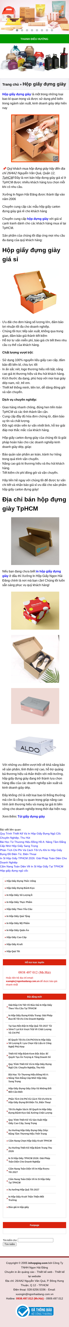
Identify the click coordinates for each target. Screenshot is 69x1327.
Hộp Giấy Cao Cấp (16, 937)
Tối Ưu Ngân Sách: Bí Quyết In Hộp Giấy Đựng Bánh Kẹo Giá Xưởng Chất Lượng (30, 1111)
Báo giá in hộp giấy (18, 1207)
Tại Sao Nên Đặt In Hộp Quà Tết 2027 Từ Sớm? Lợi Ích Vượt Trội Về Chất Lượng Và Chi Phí (30, 1029)
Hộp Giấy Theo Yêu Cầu (19, 909)
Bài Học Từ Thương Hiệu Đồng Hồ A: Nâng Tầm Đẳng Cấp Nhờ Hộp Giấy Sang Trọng (28, 1078)
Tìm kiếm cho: (10, 1240)
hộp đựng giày (37, 218)
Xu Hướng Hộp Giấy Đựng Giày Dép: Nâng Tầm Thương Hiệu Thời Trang (28, 1132)
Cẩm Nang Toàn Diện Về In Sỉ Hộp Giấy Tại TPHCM (31, 866)
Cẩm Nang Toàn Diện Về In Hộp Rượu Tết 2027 (28, 1170)
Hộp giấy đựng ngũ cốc (14, 870)
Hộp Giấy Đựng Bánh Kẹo (20, 888)
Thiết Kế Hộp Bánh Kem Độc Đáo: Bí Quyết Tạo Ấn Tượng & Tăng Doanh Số (29, 1055)
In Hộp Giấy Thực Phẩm (19, 902)
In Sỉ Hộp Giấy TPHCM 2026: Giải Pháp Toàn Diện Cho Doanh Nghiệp (29, 1160)
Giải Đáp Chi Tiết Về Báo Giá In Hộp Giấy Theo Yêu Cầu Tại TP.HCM (30, 1007)
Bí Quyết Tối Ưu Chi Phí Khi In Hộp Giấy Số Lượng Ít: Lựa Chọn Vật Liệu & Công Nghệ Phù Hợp (29, 1043)
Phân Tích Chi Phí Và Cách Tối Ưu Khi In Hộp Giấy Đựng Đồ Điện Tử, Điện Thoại (30, 1101)
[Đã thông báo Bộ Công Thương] (34, 1311)
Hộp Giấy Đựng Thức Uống (21, 881)
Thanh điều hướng (34, 39)
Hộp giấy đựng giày (16, 94)
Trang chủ (10, 84)
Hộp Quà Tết (13, 951)
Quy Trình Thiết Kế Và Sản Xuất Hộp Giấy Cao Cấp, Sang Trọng (27, 1122)
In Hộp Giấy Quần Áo (18, 930)
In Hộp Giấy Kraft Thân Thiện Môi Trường (26, 1198)
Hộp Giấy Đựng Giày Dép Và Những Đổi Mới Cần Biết (29, 1090)
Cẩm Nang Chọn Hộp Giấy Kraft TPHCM (30, 1140)
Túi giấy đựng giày (31, 816)
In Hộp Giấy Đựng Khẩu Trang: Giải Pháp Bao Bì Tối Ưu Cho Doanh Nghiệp (30, 1017)
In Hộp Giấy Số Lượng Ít (19, 895)
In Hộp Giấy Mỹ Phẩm (18, 923)
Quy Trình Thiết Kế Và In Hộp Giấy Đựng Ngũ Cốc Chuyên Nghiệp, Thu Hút (30, 1066)
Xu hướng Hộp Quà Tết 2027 (23, 1189)
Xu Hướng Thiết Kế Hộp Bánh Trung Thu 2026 (30, 1150)
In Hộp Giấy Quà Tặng (18, 916)
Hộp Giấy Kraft (15, 944)
